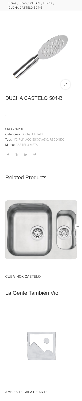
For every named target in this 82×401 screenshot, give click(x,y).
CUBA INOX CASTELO (23, 276)
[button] (65, 84)
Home (12, 3)
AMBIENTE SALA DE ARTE (26, 392)
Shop (23, 3)
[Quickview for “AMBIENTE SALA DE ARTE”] (41, 345)
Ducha (47, 3)
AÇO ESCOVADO (36, 139)
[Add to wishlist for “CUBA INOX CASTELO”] (63, 265)
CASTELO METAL (27, 144)
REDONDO (57, 139)
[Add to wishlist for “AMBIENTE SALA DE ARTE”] (63, 381)
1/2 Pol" (18, 139)
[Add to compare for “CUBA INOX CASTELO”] (72, 265)
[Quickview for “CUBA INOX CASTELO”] (41, 229)
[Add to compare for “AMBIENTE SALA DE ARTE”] (72, 381)
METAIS (35, 3)
